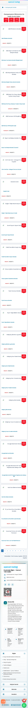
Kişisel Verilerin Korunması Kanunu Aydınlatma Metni (12, 673)
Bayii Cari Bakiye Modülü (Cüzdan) (10, 147)
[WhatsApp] (12, 584)
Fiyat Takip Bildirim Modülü (8, 322)
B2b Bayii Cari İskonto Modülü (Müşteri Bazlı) (12, 60)
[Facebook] (5, 584)
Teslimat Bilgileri (7, 665)
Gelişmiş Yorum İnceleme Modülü (9, 431)
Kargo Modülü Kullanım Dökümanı (11, 657)
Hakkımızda (6, 668)
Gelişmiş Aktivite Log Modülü (8, 344)
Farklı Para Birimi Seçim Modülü (9, 256)
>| (5, 553)
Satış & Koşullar (7, 662)
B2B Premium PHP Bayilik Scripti (9, 125)
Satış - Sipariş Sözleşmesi (9, 659)
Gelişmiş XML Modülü (6, 409)
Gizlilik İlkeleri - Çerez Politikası (11, 670)
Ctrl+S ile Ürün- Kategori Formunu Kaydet (11, 169)
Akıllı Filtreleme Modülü (7, 38)
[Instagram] (8, 584)
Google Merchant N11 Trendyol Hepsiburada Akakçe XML (14, 476)
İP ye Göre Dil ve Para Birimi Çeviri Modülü (11, 518)
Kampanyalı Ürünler (10, 7)
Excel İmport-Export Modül (8, 235)
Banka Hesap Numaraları (9, 679)
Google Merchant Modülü (8, 453)
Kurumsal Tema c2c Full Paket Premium (11, 540)
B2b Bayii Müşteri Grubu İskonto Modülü (11, 82)
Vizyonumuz (6, 676)
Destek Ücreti (6, 191)
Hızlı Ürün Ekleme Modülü (7, 497)
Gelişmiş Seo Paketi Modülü (8, 366)
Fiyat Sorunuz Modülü (7, 300)
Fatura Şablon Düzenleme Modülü (10, 278)
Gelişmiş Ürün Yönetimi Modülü (9, 387)
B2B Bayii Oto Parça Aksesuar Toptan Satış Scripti (13, 104)
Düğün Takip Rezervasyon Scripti (9, 213)
